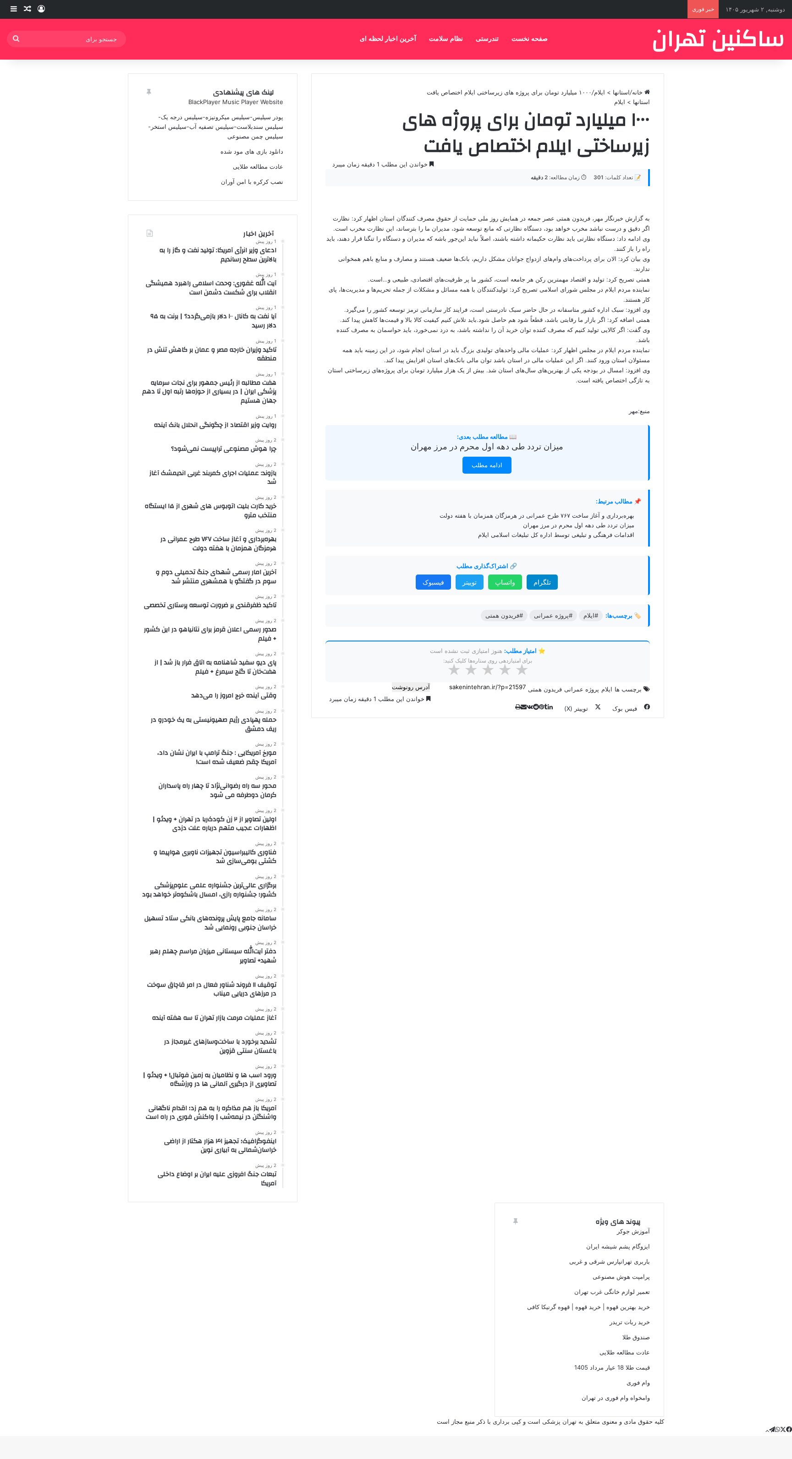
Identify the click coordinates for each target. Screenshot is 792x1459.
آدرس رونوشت (411, 687)
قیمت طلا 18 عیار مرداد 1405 (612, 1367)
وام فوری (638, 1382)
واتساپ (505, 582)
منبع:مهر (639, 410)
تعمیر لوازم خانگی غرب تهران (612, 1291)
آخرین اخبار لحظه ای (388, 38)
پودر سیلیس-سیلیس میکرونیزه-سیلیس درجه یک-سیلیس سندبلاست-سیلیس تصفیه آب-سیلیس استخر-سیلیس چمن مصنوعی (215, 126)
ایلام (606, 689)
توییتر (469, 582)
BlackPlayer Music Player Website (235, 101)
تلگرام (542, 582)
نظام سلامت (446, 38)
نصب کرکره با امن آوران (252, 181)
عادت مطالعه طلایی (258, 166)
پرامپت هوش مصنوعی (621, 1276)
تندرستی (487, 38)
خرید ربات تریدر (630, 1322)
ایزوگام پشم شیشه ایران (618, 1246)
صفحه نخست (530, 38)
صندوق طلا (636, 1337)
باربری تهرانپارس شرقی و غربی (609, 1261)
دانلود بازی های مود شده (251, 151)
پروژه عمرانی (581, 689)
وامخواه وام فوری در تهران (616, 1397)
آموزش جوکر (633, 1231)
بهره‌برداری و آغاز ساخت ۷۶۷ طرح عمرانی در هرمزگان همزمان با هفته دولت (537, 515)
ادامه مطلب (487, 465)
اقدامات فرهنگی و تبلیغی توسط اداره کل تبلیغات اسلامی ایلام (556, 534)
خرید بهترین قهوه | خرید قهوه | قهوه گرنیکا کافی (588, 1306)
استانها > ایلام (612, 92)
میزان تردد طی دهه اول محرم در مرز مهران (487, 446)
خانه (638, 92)
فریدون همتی (545, 689)
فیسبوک (433, 582)
